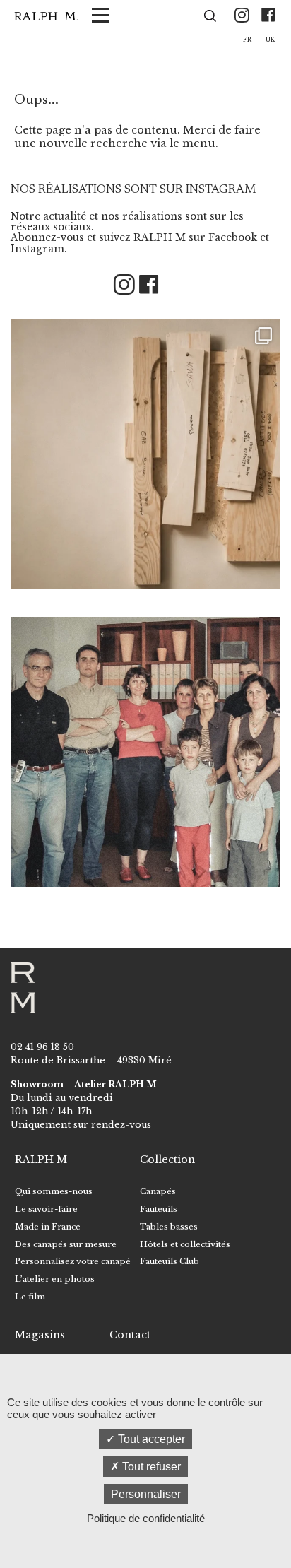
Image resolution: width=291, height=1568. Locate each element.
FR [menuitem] (247, 39)
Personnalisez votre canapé (73, 1261)
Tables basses (169, 1227)
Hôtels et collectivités (185, 1244)
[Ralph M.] (46, 16)
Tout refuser (150, 1467)
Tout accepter (150, 1439)
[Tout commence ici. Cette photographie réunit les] (145, 752)
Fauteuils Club (169, 1261)
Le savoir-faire (46, 1209)
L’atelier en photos (55, 1279)
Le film (30, 1297)
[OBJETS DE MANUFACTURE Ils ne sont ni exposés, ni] (145, 454)
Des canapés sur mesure (66, 1244)
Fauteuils (158, 1209)
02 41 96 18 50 (42, 1047)
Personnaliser (146, 1494)
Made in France (48, 1227)
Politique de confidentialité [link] (146, 1518)
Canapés (158, 1191)
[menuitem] (247, 38)
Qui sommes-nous (54, 1191)
